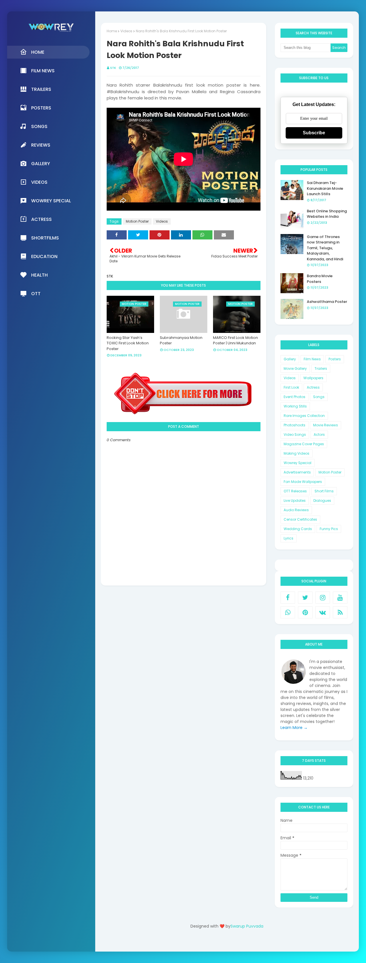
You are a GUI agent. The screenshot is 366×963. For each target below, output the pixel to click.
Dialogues (322, 500)
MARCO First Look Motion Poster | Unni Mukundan (235, 340)
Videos (126, 31)
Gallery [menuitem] (40, 163)
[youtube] (340, 598)
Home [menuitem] (37, 52)
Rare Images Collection (304, 415)
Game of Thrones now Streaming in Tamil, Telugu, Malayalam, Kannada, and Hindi (325, 248)
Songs (319, 396)
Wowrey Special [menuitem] (51, 200)
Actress (313, 387)
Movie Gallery (295, 368)
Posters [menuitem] (41, 108)
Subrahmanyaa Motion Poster (181, 340)
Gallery (290, 359)
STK (113, 67)
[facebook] (288, 598)
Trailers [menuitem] (41, 89)
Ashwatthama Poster (327, 301)
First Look (291, 387)
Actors (319, 434)
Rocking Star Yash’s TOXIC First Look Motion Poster (128, 343)
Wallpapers (313, 377)
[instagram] (322, 598)
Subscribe (314, 132)
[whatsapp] (288, 612)
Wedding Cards (298, 528)
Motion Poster (137, 221)
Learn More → (294, 727)
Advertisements (297, 472)
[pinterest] (305, 612)
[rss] (340, 612)
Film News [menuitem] (43, 70)
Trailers (321, 368)
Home (112, 31)
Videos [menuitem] (39, 182)
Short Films (324, 491)
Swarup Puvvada (246, 926)
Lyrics (288, 538)
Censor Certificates (300, 519)
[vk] (322, 612)
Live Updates (295, 500)
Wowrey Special (297, 462)
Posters (335, 359)
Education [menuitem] (44, 256)
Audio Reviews (296, 510)
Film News (312, 359)
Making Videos (296, 453)
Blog (238, 942)
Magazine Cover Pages (304, 443)
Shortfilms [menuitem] (45, 238)
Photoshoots (294, 425)
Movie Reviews (325, 425)
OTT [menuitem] (36, 293)
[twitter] (305, 598)
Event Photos (294, 396)
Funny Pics (329, 528)
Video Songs (295, 434)
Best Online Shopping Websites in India (327, 213)
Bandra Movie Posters (320, 278)
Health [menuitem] (39, 275)
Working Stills (295, 406)
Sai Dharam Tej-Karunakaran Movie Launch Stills (325, 188)
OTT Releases (295, 491)
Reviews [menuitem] (40, 145)
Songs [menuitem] (39, 126)
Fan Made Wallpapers (303, 481)
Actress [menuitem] (41, 219)
